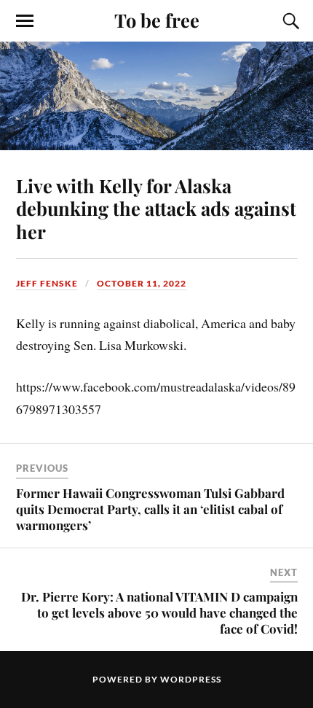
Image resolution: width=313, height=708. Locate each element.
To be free (156, 19)
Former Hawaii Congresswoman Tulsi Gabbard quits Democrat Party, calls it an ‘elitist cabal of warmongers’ (150, 509)
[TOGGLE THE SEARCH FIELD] (289, 21)
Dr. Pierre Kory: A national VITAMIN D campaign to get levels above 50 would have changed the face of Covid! (159, 612)
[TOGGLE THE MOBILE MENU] (24, 21)
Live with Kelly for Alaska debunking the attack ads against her (156, 208)
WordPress (190, 679)
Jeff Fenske (47, 283)
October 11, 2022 (141, 283)
